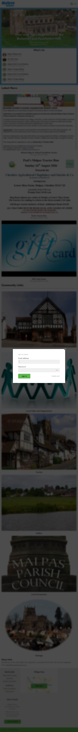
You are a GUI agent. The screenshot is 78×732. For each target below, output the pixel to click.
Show (57, 370)
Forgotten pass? (56, 376)
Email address (23, 358)
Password (21, 366)
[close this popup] (65, 349)
